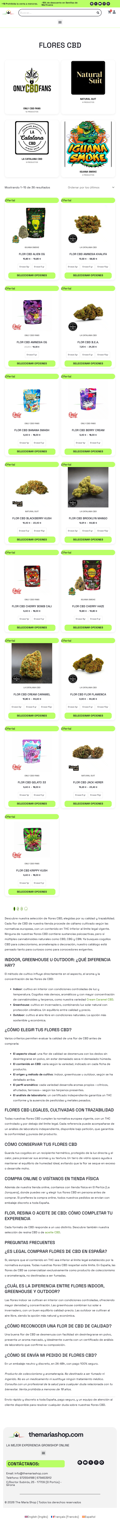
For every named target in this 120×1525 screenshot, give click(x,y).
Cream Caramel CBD (100, 999)
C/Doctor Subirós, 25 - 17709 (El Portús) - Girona (33, 1483)
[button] (60, 22)
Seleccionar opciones (32, 275)
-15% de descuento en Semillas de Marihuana (60, 3)
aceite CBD (52, 1232)
